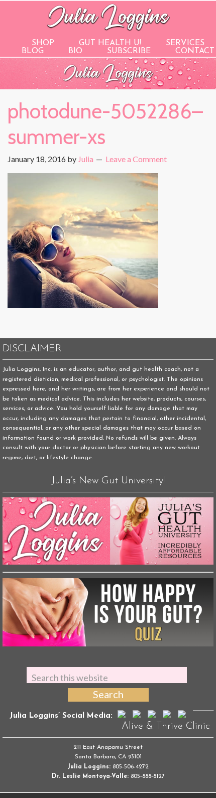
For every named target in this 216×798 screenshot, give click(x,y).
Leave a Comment (136, 159)
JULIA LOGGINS (108, 16)
